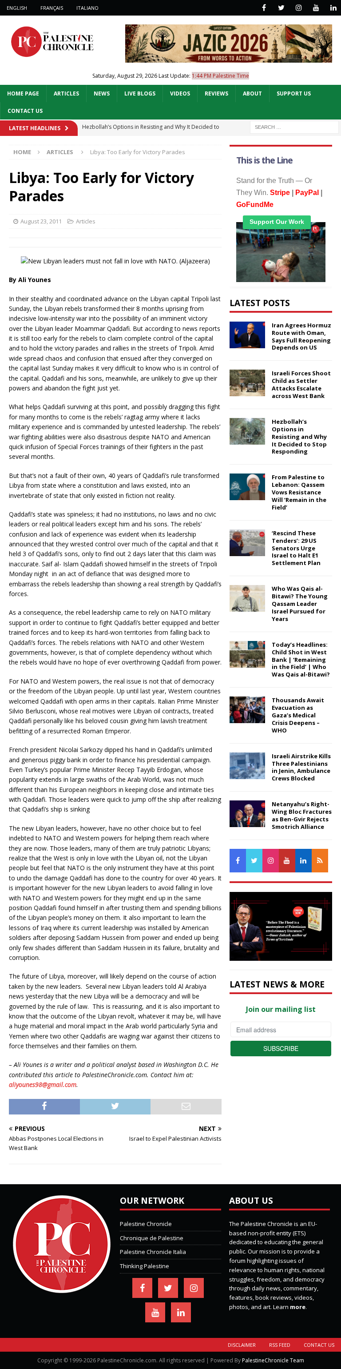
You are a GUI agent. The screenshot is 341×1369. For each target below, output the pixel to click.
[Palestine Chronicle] (62, 1288)
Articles (66, 93)
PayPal (307, 192)
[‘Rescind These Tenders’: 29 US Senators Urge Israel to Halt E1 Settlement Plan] (247, 542)
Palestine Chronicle (146, 1224)
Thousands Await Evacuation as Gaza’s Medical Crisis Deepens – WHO (298, 715)
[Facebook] (264, 8)
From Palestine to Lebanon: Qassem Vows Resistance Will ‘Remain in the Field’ (299, 492)
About (252, 93)
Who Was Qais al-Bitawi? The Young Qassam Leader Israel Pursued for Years (300, 604)
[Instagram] (298, 8)
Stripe (280, 192)
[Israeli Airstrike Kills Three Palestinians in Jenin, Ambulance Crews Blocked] (247, 765)
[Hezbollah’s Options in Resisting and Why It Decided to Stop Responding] (247, 431)
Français (51, 7)
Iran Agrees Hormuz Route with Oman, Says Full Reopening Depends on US (301, 336)
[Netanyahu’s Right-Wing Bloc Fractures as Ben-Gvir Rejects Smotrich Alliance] (247, 813)
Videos (180, 93)
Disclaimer (242, 1344)
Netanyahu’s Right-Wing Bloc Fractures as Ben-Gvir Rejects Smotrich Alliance (302, 815)
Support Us (294, 93)
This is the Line (264, 160)
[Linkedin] (333, 8)
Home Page (23, 93)
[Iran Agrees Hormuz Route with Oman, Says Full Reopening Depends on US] (247, 335)
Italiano (87, 7)
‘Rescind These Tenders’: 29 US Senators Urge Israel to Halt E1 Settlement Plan (296, 548)
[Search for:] (294, 126)
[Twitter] (281, 8)
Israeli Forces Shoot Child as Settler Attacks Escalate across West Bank (301, 384)
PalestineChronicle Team (273, 1360)
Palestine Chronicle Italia (153, 1252)
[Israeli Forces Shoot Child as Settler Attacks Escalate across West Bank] (247, 383)
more (297, 1307)
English (17, 7)
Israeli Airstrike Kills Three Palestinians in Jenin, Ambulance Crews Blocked (301, 767)
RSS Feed (279, 1344)
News (102, 93)
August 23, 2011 (41, 221)
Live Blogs (139, 93)
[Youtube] (316, 8)
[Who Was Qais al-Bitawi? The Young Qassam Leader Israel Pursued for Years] (247, 598)
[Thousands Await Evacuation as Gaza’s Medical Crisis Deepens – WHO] (247, 709)
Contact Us (25, 111)
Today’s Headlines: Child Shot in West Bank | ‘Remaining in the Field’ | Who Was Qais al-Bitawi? (301, 660)
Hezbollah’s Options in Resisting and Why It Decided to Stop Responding (299, 437)
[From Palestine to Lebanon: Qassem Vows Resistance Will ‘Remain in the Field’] (247, 487)
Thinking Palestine (144, 1266)
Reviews (216, 93)
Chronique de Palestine (151, 1238)
